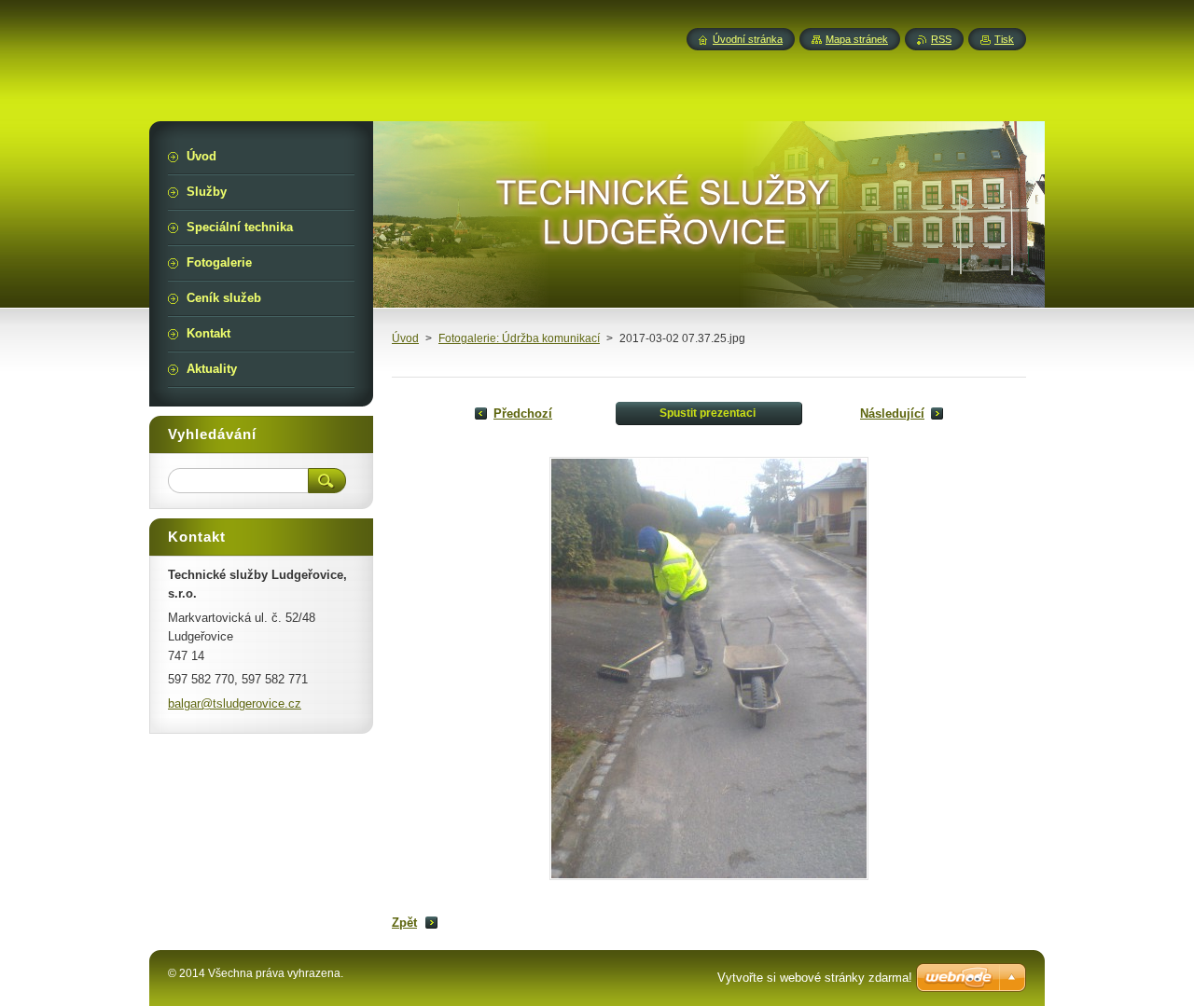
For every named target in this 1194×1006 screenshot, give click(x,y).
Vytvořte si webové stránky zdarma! (814, 978)
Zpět (404, 923)
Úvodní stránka (748, 39)
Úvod (405, 338)
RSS (941, 39)
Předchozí (522, 413)
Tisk (1004, 39)
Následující (892, 413)
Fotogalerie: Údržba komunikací (519, 338)
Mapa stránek (857, 39)
